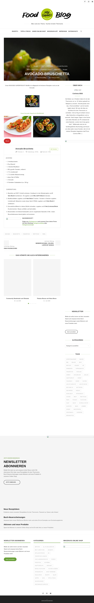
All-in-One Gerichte (48, 546)
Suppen (37, 578)
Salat (67, 402)
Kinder (77, 381)
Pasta (67, 399)
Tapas (43, 234)
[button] (6, 281)
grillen (86, 374)
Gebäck (68, 374)
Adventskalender (71, 359)
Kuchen (85, 381)
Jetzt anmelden (10, 559)
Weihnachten (70, 415)
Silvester (69, 406)
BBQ (67, 362)
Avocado (7, 234)
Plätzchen (83, 399)
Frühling (79, 371)
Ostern (68, 396)
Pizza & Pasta (38, 574)
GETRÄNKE (47, 562)
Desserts (50, 549)
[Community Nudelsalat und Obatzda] (17, 277)
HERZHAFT (49, 565)
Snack (76, 406)
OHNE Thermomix (50, 571)
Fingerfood (26, 234)
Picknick (75, 399)
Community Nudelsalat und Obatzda (17, 298)
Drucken (54, 149)
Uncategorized (39, 581)
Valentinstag (77, 409)
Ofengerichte (39, 571)
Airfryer (37, 546)
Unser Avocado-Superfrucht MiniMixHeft (32, 113)
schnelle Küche (83, 402)
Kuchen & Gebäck (53, 568)
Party (75, 396)
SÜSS (43, 578)
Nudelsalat (69, 393)
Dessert (77, 365)
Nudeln (78, 390)
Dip (83, 365)
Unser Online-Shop (39, 31)
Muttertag (79, 387)
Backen (81, 359)
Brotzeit (68, 365)
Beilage (74, 362)
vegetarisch (69, 412)
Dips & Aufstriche (40, 553)
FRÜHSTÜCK (38, 562)
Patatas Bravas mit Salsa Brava (46, 298)
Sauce (74, 402)
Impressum (63, 31)
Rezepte (15, 31)
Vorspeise (79, 412)
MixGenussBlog (41, 77)
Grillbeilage (77, 374)
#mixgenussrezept (28, 224)
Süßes (68, 409)
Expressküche (80, 368)
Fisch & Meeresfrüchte (41, 559)
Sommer (83, 406)
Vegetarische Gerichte (41, 584)
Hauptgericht (70, 378)
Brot (80, 362)
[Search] (81, 31)
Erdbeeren (69, 368)
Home (28, 66)
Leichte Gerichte (71, 384)
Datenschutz (73, 31)
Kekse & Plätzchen (40, 568)
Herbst (79, 378)
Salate (54, 574)
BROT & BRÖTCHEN (47, 66)
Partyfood (36, 234)
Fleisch (53, 559)
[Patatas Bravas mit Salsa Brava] (47, 277)
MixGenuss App (52, 31)
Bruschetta (16, 234)
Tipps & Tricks (25, 31)
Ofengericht (79, 393)
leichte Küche (83, 384)
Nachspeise (69, 390)
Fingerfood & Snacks (41, 556)
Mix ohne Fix (69, 387)
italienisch (69, 381)
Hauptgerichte (39, 565)
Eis (48, 553)
